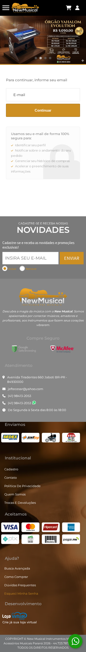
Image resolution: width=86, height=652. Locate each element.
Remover (31, 269)
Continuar (43, 110)
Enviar (71, 258)
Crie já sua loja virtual (19, 622)
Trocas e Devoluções (20, 503)
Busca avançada (17, 568)
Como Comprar (16, 577)
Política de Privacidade (22, 486)
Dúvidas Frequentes (20, 585)
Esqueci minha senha (21, 593)
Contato (10, 477)
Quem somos (15, 494)
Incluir (12, 269)
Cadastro (11, 469)
